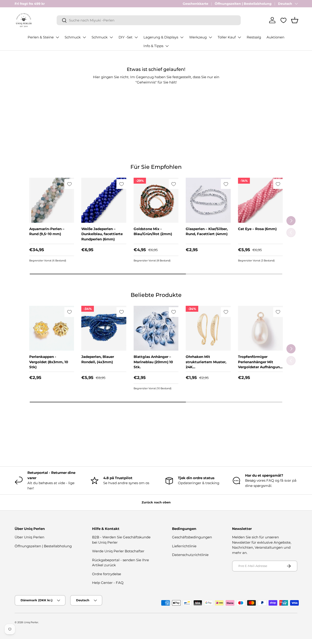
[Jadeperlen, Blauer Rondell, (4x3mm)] (103, 328)
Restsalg (254, 37)
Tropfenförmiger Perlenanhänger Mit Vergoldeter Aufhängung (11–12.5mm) (260, 364)
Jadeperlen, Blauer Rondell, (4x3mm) (97, 359)
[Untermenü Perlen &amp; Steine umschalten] (57, 37)
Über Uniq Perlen (29, 537)
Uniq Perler (31, 622)
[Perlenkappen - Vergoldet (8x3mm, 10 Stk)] (51, 328)
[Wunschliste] (283, 20)
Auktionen (275, 37)
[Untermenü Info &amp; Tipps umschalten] (167, 46)
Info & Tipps (153, 46)
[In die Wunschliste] (69, 184)
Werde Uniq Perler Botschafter (118, 551)
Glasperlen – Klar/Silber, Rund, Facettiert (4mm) (207, 231)
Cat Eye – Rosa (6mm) (257, 229)
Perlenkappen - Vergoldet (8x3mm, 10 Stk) (48, 361)
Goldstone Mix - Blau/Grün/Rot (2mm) (153, 231)
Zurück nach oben (156, 502)
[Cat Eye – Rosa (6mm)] (260, 200)
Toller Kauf (227, 37)
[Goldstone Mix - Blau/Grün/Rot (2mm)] (156, 200)
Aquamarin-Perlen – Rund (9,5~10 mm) (46, 231)
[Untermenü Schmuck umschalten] (84, 37)
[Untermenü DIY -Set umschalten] (136, 37)
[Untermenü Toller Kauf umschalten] (239, 37)
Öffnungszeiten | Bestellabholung (243, 3)
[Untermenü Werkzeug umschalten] (210, 37)
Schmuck (73, 37)
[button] (295, 20)
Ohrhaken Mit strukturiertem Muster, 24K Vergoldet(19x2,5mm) (206, 364)
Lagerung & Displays (160, 37)
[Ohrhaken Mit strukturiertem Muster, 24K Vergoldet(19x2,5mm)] (208, 328)
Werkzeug (198, 37)
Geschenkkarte (195, 3)
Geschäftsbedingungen (192, 537)
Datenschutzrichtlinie (190, 555)
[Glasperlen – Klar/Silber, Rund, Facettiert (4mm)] (208, 200)
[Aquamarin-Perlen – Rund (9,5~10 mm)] (51, 200)
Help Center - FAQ (108, 582)
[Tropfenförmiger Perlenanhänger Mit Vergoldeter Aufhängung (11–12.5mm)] (260, 328)
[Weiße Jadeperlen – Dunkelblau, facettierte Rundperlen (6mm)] (103, 200)
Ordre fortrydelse (106, 574)
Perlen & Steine (41, 37)
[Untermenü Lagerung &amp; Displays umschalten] (182, 37)
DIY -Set (125, 37)
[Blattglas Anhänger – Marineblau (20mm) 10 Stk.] (156, 328)
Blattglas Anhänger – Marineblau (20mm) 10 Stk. (153, 361)
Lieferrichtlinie (184, 546)
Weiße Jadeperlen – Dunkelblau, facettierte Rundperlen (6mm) (102, 234)
